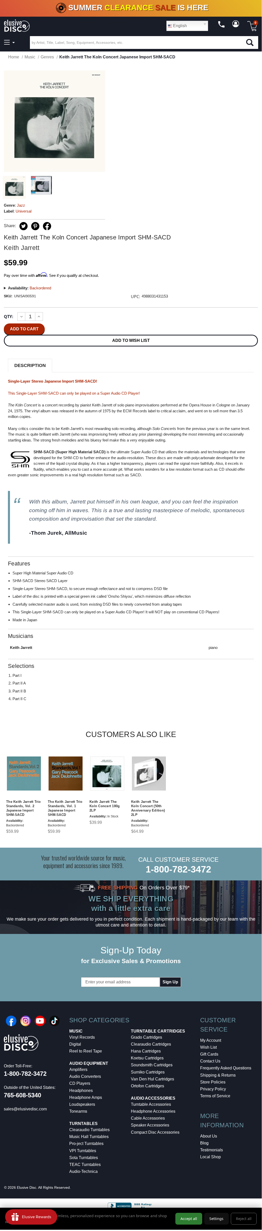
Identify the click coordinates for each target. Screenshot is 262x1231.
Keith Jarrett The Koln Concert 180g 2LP (104, 806)
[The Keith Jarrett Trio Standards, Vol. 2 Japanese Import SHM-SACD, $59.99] (24, 773)
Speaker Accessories (150, 1125)
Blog (204, 1143)
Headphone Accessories (153, 1111)
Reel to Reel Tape (85, 1051)
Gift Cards (209, 1054)
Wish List (208, 1047)
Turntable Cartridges (158, 1031)
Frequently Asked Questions (225, 1068)
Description (30, 365)
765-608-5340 (22, 1095)
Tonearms (78, 1111)
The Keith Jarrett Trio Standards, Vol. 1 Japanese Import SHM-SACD (65, 808)
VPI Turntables (82, 1151)
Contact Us (210, 1061)
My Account (210, 1040)
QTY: (8, 316)
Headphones (81, 1090)
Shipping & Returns (218, 1075)
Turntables (83, 1123)
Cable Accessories (148, 1118)
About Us (208, 1136)
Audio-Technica (83, 1171)
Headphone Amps (85, 1097)
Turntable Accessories (151, 1104)
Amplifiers (78, 1069)
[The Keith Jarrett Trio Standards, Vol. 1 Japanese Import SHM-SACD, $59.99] (66, 773)
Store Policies (212, 1082)
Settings (216, 1218)
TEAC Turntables (85, 1164)
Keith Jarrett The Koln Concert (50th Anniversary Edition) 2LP (148, 808)
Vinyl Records (82, 1037)
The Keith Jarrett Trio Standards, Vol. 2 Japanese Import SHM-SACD (23, 808)
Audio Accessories (153, 1098)
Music (76, 1031)
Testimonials (211, 1150)
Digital (75, 1044)
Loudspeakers (82, 1104)
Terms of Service (215, 1096)
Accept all (188, 1218)
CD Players (79, 1083)
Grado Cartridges (146, 1037)
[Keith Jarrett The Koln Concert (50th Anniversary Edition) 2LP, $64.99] (149, 773)
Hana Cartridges (146, 1051)
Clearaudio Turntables (89, 1130)
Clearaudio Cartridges (151, 1044)
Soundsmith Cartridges (152, 1065)
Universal (23, 211)
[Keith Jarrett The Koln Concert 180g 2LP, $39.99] (107, 773)
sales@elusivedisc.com (25, 1109)
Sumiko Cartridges (148, 1072)
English (179, 26)
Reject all (244, 1218)
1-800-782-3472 (178, 869)
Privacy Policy (213, 1089)
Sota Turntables (83, 1157)
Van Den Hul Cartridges (152, 1079)
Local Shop (210, 1157)
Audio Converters (85, 1076)
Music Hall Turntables (89, 1136)
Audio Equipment (88, 1063)
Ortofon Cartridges (147, 1086)
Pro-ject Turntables (86, 1143)
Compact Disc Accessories (155, 1132)
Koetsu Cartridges (147, 1058)
